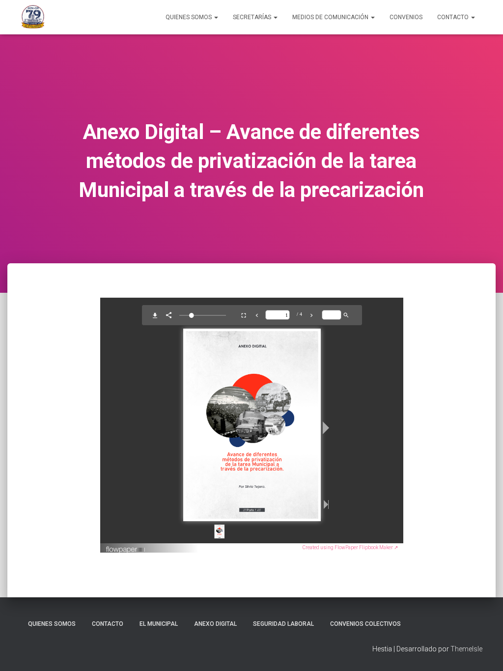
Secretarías (253, 17)
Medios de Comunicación (331, 17)
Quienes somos (52, 623)
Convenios (406, 17)
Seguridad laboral (283, 623)
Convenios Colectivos (365, 623)
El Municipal (159, 623)
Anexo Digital (215, 623)
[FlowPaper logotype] (126, 546)
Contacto (453, 17)
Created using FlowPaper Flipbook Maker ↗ (350, 547)
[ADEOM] (33, 17)
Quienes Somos (189, 17)
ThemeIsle (466, 649)
